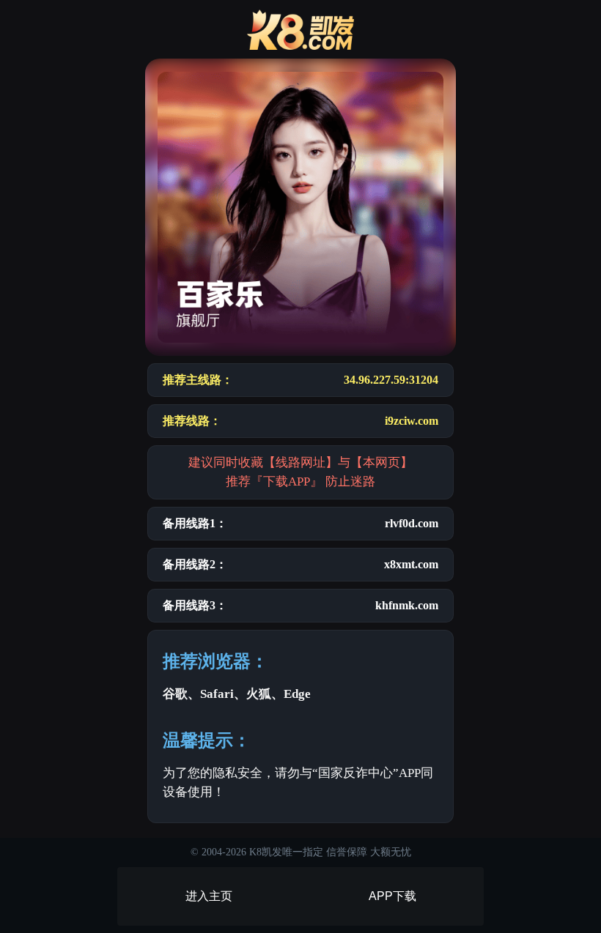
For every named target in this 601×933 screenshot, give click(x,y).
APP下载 (392, 896)
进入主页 (208, 896)
